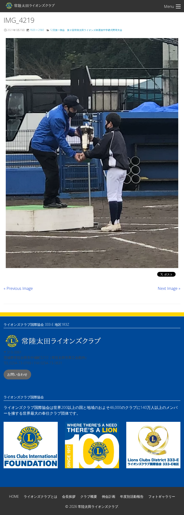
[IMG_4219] (92, 153)
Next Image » (169, 288)
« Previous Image (18, 288)
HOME (14, 496)
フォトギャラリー (161, 496)
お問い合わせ (17, 374)
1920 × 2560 (37, 30)
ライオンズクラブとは (40, 496)
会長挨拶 (68, 496)
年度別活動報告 (132, 496)
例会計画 (108, 496)
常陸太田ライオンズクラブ (30, 5)
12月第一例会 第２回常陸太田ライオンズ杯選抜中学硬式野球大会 (86, 30)
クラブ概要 (88, 496)
